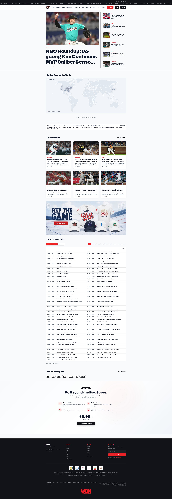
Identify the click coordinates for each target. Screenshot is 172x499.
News (53, 7)
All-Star (71, 380)
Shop (54, 482)
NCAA (58, 380)
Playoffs (83, 380)
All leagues (122, 375)
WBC (53, 380)
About (87, 7)
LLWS (124, 248)
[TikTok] (125, 1)
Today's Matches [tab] (52, 248)
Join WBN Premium (86, 427)
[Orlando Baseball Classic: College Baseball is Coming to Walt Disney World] (72, 28)
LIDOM (88, 446)
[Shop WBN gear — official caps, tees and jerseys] (86, 222)
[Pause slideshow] (77, 43)
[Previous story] (48, 28)
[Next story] (96, 28)
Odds (76, 7)
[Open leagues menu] (60, 7)
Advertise (92, 7)
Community (82, 7)
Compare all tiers (86, 431)
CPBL (120, 248)
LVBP (88, 448)
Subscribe (117, 454)
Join (117, 7)
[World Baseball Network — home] (48, 7)
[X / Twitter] (117, 1)
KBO (98, 248)
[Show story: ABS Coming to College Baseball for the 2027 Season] (73, 43)
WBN (48, 445)
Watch (63, 7)
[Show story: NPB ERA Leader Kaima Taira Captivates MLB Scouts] (67, 43)
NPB (102, 248)
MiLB (110, 248)
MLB (94, 248)
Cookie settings (49, 484)
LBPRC (88, 450)
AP (47, 170)
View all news (121, 141)
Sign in (123, 7)
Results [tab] (61, 248)
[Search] (99, 7)
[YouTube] (121, 1)
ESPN (53, 367)
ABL (88, 454)
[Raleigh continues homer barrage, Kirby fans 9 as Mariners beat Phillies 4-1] (58, 159)
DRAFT (114, 248)
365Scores (56, 367)
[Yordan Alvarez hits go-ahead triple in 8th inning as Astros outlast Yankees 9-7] (86, 188)
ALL (90, 248)
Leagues (57, 7)
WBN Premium (118, 457)
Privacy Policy (76, 482)
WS (77, 380)
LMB (106, 248)
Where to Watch (70, 7)
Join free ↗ (122, 129)
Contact (94, 482)
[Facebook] (123, 1)
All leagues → (70, 458)
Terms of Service (83, 482)
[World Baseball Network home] (86, 491)
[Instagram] (119, 1)
